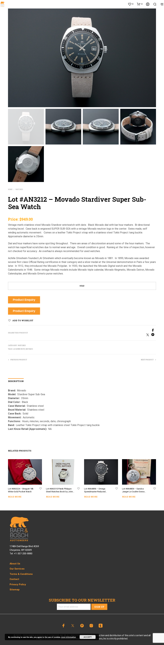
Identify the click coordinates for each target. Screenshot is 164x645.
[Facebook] (119, 331)
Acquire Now (19, 349)
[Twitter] (148, 335)
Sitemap (15, 589)
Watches (19, 189)
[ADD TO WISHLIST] (40, 488)
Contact (14, 579)
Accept (88, 637)
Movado (29, 349)
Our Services (17, 568)
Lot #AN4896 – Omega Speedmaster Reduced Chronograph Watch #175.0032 (95, 491)
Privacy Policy (18, 584)
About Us (15, 563)
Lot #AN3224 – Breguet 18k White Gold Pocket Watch (20, 490)
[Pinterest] (153, 335)
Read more (14, 496)
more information (68, 637)
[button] (130, 4)
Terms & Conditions (21, 574)
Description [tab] (16, 381)
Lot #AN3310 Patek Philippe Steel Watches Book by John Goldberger (59, 491)
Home (10, 189)
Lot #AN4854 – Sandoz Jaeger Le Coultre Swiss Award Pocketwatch (133, 491)
